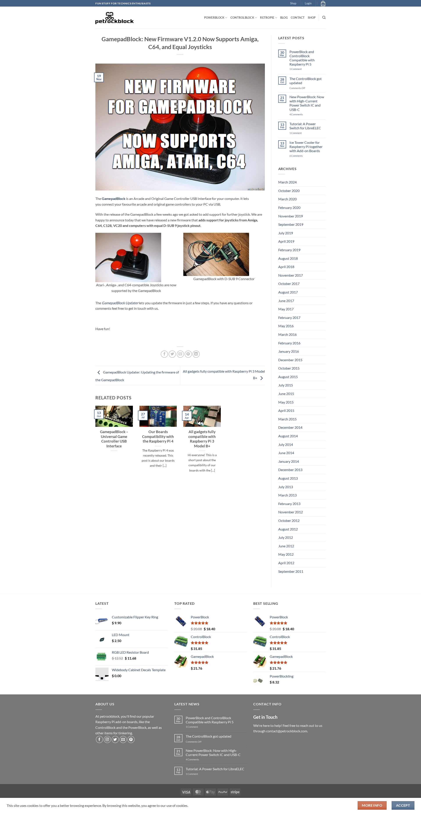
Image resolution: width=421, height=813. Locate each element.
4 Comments (302, 114)
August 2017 (288, 292)
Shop (293, 3)
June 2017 (286, 301)
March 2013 (287, 495)
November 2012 (290, 512)
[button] (308, 3)
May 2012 (286, 554)
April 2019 (286, 241)
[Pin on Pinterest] (188, 354)
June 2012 (286, 546)
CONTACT (298, 17)
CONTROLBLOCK (242, 17)
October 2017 (289, 283)
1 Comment (302, 69)
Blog (284, 17)
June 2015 (286, 393)
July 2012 (285, 537)
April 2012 (286, 563)
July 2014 (285, 444)
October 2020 (289, 191)
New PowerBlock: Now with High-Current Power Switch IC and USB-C (306, 103)
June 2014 (286, 453)
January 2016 (288, 351)
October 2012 (289, 520)
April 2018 (286, 267)
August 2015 (288, 377)
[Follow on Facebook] (99, 739)
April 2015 (286, 410)
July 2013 (285, 487)
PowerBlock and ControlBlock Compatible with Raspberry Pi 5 (302, 58)
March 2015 (287, 419)
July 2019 (285, 233)
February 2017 (289, 317)
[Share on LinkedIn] (196, 354)
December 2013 (290, 470)
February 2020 (289, 207)
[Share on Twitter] (172, 354)
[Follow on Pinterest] (131, 739)
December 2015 (290, 360)
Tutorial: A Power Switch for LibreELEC (305, 126)
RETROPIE (267, 17)
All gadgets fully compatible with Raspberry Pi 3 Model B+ (202, 439)
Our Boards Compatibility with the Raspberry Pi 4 (158, 436)
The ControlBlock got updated (305, 80)
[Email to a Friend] (180, 354)
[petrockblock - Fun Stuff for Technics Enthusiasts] (114, 17)
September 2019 (290, 224)
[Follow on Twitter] (115, 739)
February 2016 (289, 343)
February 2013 (289, 504)
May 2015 (286, 402)
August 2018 (288, 258)
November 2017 (290, 275)
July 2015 (285, 385)
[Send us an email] (123, 739)
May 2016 (286, 326)
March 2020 (287, 199)
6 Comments (301, 155)
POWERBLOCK (214, 17)
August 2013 (288, 478)
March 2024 (287, 182)
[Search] (324, 17)
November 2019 (290, 216)
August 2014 (288, 436)
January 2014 (288, 461)
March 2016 (287, 334)
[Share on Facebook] (164, 354)
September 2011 (290, 571)
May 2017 (286, 309)
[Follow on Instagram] (107, 739)
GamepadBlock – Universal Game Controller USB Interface (114, 439)
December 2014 (290, 427)
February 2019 (289, 250)
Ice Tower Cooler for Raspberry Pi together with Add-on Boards (306, 146)
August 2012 (288, 529)
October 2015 (289, 368)
